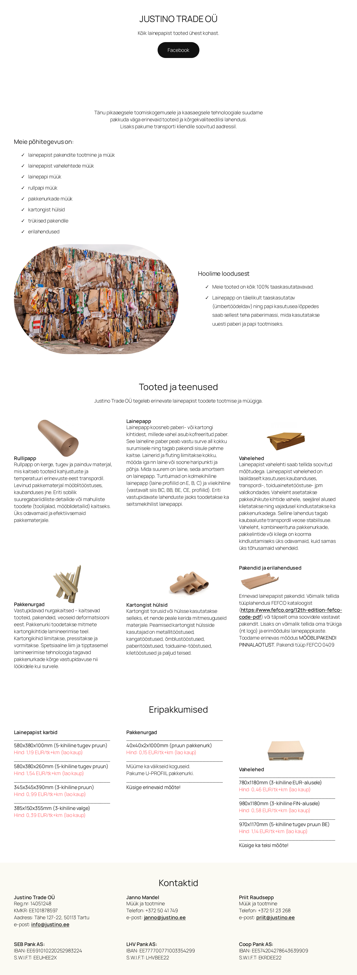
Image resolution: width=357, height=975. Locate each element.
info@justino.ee (50, 924)
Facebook (178, 50)
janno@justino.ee (165, 917)
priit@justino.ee (275, 917)
